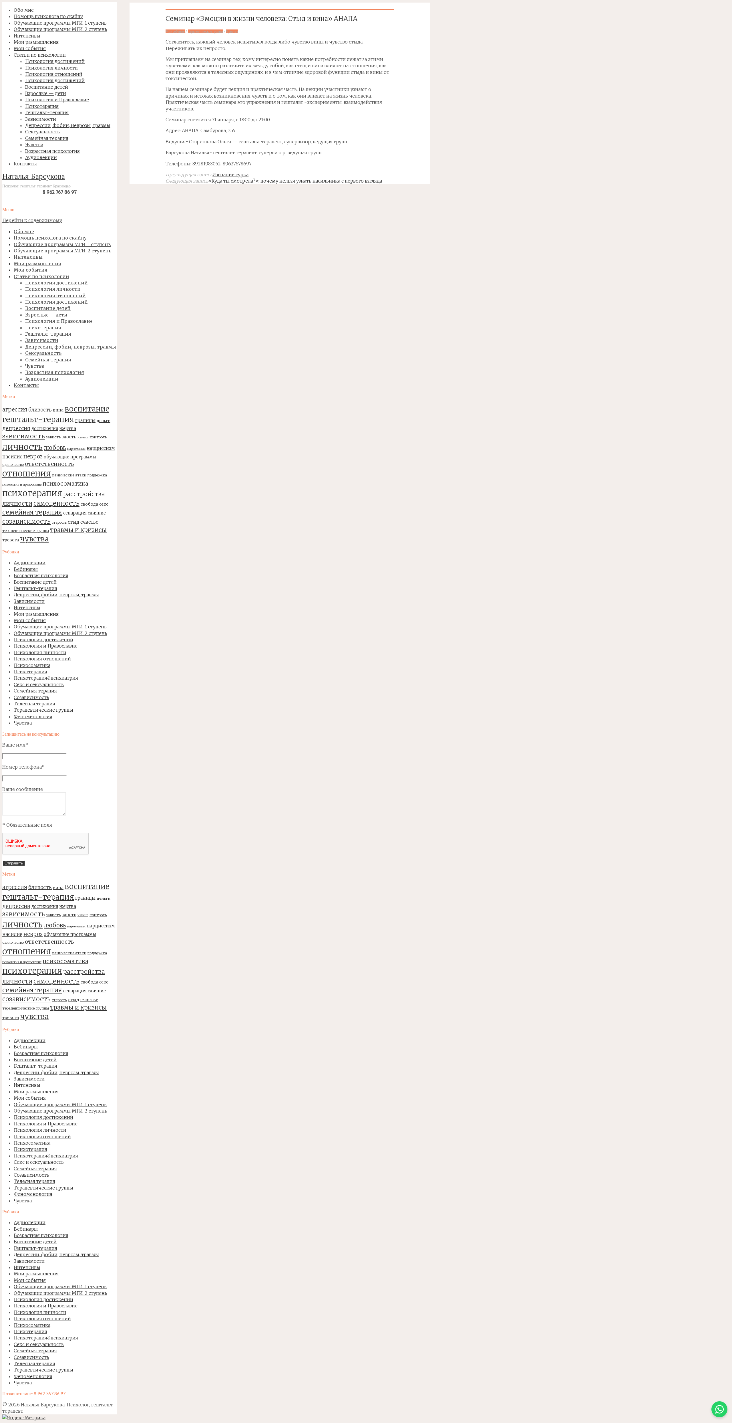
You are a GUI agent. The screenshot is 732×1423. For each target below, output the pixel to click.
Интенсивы (27, 607)
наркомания (76, 449)
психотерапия (32, 493)
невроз (33, 456)
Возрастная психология (41, 575)
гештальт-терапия (38, 419)
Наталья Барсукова (33, 177)
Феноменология (33, 716)
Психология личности (40, 652)
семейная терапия (32, 512)
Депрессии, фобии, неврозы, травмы (56, 594)
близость (40, 410)
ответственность (49, 463)
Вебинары (26, 569)
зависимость (23, 436)
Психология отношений (42, 659)
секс (103, 504)
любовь (55, 448)
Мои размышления (36, 614)
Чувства (23, 723)
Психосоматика (32, 665)
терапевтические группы (25, 530)
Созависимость (31, 697)
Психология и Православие (45, 646)
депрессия (16, 428)
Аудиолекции (29, 562)
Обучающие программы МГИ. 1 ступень (60, 627)
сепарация (75, 513)
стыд (73, 522)
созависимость (26, 521)
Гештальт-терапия (35, 588)
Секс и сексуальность (39, 684)
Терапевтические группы (43, 710)
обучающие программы (70, 457)
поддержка (97, 475)
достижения (44, 428)
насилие (12, 457)
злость (69, 437)
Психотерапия (30, 671)
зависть (53, 437)
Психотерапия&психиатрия (46, 678)
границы (85, 420)
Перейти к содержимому (32, 220)
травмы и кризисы (78, 530)
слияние (97, 513)
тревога (10, 540)
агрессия (14, 409)
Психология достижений (43, 639)
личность (22, 447)
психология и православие (21, 484)
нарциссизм (101, 448)
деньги (103, 420)
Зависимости (29, 601)
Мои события (30, 620)
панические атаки (69, 475)
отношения (26, 473)
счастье (89, 522)
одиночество (13, 464)
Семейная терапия (35, 691)
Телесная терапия (34, 703)
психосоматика (65, 483)
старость (59, 522)
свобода (89, 504)
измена (82, 437)
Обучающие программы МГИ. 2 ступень (60, 633)
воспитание (87, 408)
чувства (34, 539)
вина (58, 410)
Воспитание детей (35, 582)
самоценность (56, 503)
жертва (67, 428)
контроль (98, 437)
